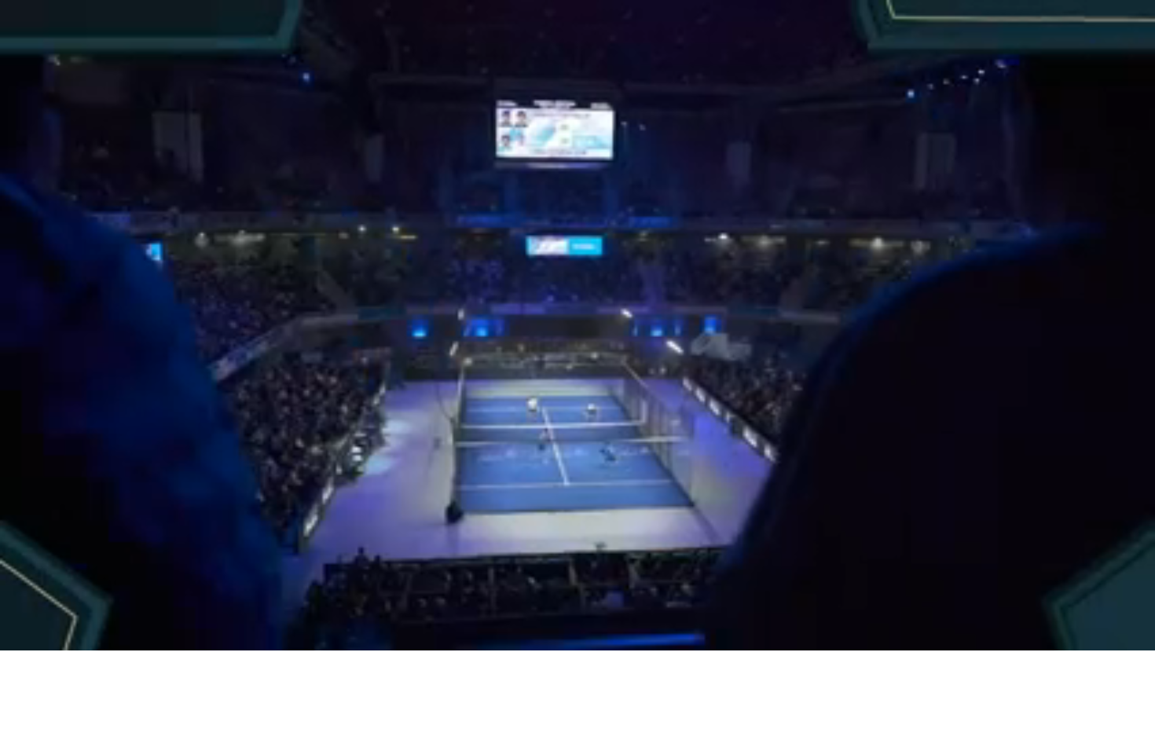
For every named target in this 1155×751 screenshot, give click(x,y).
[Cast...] (1087, 631)
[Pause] (31, 631)
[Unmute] (61, 631)
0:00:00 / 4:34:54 (126, 631)
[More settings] (1049, 631)
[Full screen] (1124, 631)
